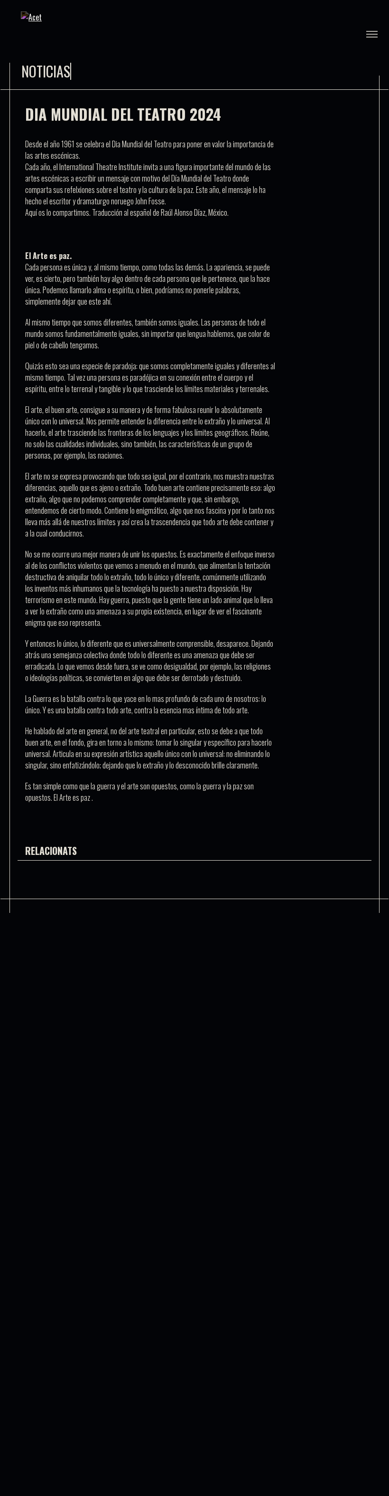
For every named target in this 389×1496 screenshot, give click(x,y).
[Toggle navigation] (372, 34)
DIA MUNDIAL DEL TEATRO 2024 (123, 114)
